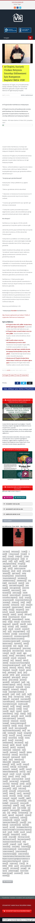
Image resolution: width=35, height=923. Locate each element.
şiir (13, 808)
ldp (26, 742)
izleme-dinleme (7, 713)
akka (12, 571)
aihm (9, 568)
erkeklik (5, 658)
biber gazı (27, 614)
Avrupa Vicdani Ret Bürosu (22, 600)
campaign (23, 626)
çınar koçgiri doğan (18, 631)
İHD (29, 694)
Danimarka (17, 643)
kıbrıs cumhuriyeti (20, 728)
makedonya (6, 750)
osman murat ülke (17, 779)
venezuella (15, 846)
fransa (13, 670)
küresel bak (12, 738)
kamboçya (20, 718)
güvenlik (5, 682)
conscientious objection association (13, 638)
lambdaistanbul (7, 742)
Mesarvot (5, 757)
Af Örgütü (5, 375)
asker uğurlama (14, 588)
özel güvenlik (24, 781)
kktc (23, 730)
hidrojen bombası (8, 687)
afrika (14, 566)
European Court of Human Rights (19, 663)
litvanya (5, 747)
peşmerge (26, 786)
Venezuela (6, 846)
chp (4, 631)
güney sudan (12, 680)
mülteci (12, 375)
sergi (22, 805)
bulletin (14, 624)
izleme (25, 711)
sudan (23, 820)
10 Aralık (23, 554)
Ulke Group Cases (23, 837)
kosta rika (26, 735)
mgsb (4, 759)
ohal (23, 776)
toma (9, 832)
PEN (12, 786)
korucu (11, 735)
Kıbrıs (10, 728)
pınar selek (6, 788)
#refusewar (15, 551)
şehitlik (15, 805)
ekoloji (11, 655)
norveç (18, 774)
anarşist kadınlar (20, 576)
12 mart (10, 556)
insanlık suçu (22, 704)
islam (4, 709)
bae (22, 605)
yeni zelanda (14, 868)
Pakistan (13, 784)
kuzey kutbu (18, 740)
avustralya (6, 602)
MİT (12, 764)
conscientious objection (21, 636)
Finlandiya (6, 670)
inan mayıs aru (18, 697)
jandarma (5, 716)
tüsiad (23, 834)
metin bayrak (15, 757)
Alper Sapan (15, 573)
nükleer (25, 774)
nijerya (5, 774)
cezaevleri (25, 629)
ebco (12, 653)
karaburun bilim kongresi (18, 723)
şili (3, 813)
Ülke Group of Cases (9, 839)
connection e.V (7, 636)
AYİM (22, 602)
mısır (18, 764)
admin (8, 370)
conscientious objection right (11, 641)
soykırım (23, 817)
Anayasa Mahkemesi (9, 578)
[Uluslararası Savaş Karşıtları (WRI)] (10, 32)
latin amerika (18, 742)
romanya (5, 798)
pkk (14, 788)
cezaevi (17, 629)
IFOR (17, 694)
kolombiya (11, 733)
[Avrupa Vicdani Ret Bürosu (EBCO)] (25, 32)
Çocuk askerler (23, 634)
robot (18, 796)
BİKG (4, 617)
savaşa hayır (6, 805)
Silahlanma (24, 810)
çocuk (13, 634)
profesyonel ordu (23, 791)
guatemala (6, 677)
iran (11, 706)
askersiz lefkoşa (14, 595)
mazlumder (13, 752)
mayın (4, 752)
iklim (4, 697)
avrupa (27, 597)
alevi (18, 571)
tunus (22, 832)
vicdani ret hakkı (22, 854)
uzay (19, 844)
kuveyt (10, 740)
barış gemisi (19, 609)
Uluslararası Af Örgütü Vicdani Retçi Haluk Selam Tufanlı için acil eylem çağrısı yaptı (19, 360)
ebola (18, 653)
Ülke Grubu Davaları (23, 839)
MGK (23, 757)
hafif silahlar (14, 682)
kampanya (14, 721)
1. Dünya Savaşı (13, 554)
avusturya (15, 602)
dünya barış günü (15, 648)
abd (20, 561)
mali (23, 750)
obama (10, 776)
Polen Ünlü (22, 788)
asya (20, 597)
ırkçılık (22, 713)
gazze (4, 675)
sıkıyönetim (19, 815)
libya (24, 745)
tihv (4, 832)
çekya (10, 629)
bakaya (27, 607)
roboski (11, 796)
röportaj (13, 798)
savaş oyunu (13, 803)
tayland (24, 825)
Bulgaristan (6, 624)
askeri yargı (16, 593)
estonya (5, 660)
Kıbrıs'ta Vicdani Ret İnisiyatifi (11, 730)
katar (13, 726)
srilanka (16, 820)
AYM (28, 602)
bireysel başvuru (13, 617)
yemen (5, 868)
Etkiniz (25, 660)
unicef (4, 844)
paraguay (5, 786)
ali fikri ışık (25, 571)
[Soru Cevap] (17, 896)
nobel (11, 774)
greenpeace (24, 675)
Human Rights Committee (16, 692)
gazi (25, 672)
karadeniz (6, 726)
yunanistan (17, 873)
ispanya (11, 709)
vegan (25, 844)
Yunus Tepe (17, 4)
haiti (22, 682)
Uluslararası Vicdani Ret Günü (11, 842)
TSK (15, 832)
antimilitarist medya (8, 580)
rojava (26, 796)
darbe (25, 643)
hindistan (18, 687)
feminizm (12, 667)
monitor (5, 767)
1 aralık (23, 551)
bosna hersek (25, 622)
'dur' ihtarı (6, 551)
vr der (21, 863)
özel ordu (5, 784)
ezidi (23, 665)
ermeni (13, 658)
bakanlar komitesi (17, 607)
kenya (20, 726)
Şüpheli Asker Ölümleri (9, 822)
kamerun (5, 721)
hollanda (22, 689)
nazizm (28, 769)
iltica (9, 697)
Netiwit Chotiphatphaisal (10, 771)
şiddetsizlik (6, 808)
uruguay (12, 844)
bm (9, 622)
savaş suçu (23, 803)
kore (4, 735)
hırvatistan (14, 689)
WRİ (9, 866)
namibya (13, 769)
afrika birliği (22, 566)
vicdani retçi (13, 863)
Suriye (18, 375)
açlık (27, 561)
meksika (14, 755)
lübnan (12, 747)
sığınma (10, 815)
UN (23, 842)
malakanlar (16, 750)
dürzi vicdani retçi (17, 651)
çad (16, 626)
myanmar (5, 769)
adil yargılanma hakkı (9, 564)
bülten (22, 624)
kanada (22, 721)
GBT (11, 675)
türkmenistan (15, 834)
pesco (18, 786)
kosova (19, 735)
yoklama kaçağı (13, 871)
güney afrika (15, 677)
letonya (5, 745)
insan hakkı (14, 699)
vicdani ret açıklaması (9, 849)
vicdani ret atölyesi (23, 849)
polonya (11, 791)
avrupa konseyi (7, 600)
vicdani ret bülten (8, 851)
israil (17, 709)
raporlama (26, 793)
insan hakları (24, 699)
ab (15, 561)
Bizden (23, 95)
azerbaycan (14, 605)
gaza (19, 672)
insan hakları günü (8, 701)
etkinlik (5, 663)
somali (5, 817)
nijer (28, 771)
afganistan (6, 566)
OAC (4, 776)
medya (21, 752)
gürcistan (22, 680)
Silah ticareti (13, 810)
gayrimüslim (11, 672)
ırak (16, 713)
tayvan (5, 827)
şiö (8, 813)
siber (28, 805)
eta (11, 660)
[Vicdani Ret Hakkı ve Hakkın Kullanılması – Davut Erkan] (12, 491)
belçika (13, 614)
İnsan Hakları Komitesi (22, 701)
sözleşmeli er (6, 820)
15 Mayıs (17, 556)
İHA (23, 694)
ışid (28, 713)
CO (27, 631)
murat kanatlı (21, 767)
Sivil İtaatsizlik (22, 813)
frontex (21, 670)
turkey (28, 832)
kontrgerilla (27, 733)
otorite (27, 779)
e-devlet (5, 653)
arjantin (20, 583)
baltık (4, 609)
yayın (15, 866)
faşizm (5, 667)
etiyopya (17, 660)
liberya (18, 745)
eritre (28, 655)
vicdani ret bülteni (21, 851)
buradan (14, 310)
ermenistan (21, 658)
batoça (11, 612)
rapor (18, 793)
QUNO (4, 793)
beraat (20, 614)
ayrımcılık (5, 605)
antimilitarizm (21, 580)
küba (4, 738)
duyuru (27, 651)
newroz (22, 771)
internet (5, 706)
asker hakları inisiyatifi (15, 585)
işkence (25, 706)
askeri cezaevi (15, 590)
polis (4, 791)
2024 (22, 559)
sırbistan (27, 815)
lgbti (11, 745)
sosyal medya (14, 817)
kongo (19, 733)
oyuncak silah (13, 781)
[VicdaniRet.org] (18, 17)
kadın (27, 716)
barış (10, 609)
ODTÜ (17, 776)
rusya (20, 798)
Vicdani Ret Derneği (8, 854)
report (4, 796)
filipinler (20, 667)
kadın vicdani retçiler (9, 718)
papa (27, 784)
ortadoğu (5, 779)
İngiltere (5, 699)
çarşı (4, 629)
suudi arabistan (14, 825)
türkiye (5, 834)
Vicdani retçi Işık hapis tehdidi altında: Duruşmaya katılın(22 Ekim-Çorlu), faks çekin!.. (18, 351)
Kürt (19, 738)
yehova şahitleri (24, 866)
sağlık (27, 798)
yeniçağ (23, 868)
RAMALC (11, 793)
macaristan (20, 747)
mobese (25, 764)
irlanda (18, 706)
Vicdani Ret (24, 375)
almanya (5, 573)
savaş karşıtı (20, 800)
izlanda (18, 711)
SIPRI (13, 813)
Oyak (4, 781)
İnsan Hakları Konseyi (9, 704)
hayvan (26, 684)
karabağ (5, 723)
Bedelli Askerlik (20, 612)
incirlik (27, 697)
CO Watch (5, 634)
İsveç (24, 709)
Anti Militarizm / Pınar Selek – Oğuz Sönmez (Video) (17, 526)
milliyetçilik (16, 762)
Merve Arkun (23, 755)
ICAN (12, 694)
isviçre (5, 711)
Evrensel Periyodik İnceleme (11, 665)
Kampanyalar (29, 95)
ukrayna (11, 837)
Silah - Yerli (20, 808)
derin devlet (6, 646)
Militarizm (5, 762)
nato (20, 769)
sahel (4, 800)
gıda (17, 675)
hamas (19, 684)
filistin (27, 667)
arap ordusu (11, 583)
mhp (10, 759)
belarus (5, 614)
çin (9, 631)
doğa (19, 646)
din (14, 646)
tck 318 (12, 827)
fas (28, 665)
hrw (4, 692)
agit (4, 568)
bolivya (16, 622)
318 (10, 561)
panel (21, 784)
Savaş (11, 800)
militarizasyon (18, 759)
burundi (10, 626)
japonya (13, 716)
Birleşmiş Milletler (17, 619)
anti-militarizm (22, 578)
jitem (21, 716)
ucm (4, 837)
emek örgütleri (20, 655)
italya (11, 711)
